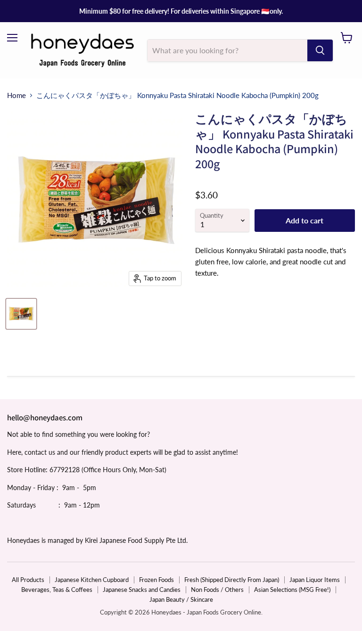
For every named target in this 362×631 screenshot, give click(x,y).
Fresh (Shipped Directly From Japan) (231, 579)
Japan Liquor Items (314, 579)
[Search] (320, 50)
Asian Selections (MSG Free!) (292, 589)
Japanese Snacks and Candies (142, 589)
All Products (28, 579)
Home (16, 95)
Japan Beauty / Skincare (181, 599)
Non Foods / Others (217, 589)
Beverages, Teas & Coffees (56, 589)
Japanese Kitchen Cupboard (92, 579)
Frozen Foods (156, 579)
